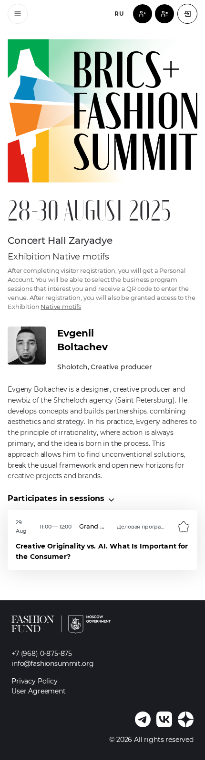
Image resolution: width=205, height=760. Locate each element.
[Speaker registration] (164, 13)
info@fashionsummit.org (52, 663)
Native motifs (61, 306)
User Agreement (38, 691)
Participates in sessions (56, 498)
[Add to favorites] (183, 526)
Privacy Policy (34, 681)
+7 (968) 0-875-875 (41, 653)
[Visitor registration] (142, 13)
